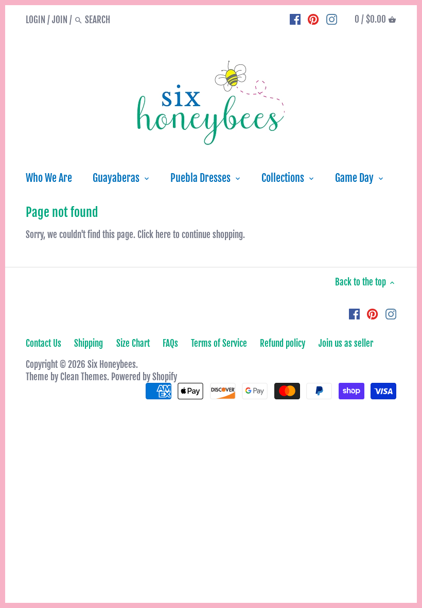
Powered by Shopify (144, 376)
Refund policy (282, 343)
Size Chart (133, 343)
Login (35, 19)
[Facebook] (295, 19)
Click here (154, 234)
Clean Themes (83, 376)
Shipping (88, 343)
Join (59, 19)
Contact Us (43, 343)
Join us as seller (346, 343)
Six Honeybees (111, 364)
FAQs (170, 343)
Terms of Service (219, 343)
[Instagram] (331, 19)
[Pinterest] (313, 19)
